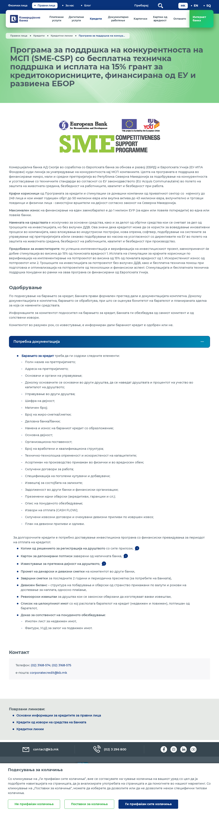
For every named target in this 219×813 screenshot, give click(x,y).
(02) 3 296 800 (115, 749)
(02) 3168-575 (61, 665)
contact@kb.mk (46, 749)
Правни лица (46, 5)
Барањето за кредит (38, 356)
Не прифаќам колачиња (34, 804)
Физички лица (17, 5)
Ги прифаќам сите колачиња (148, 804)
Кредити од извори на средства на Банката (51, 722)
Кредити (39, 35)
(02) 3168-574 (40, 665)
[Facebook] (164, 749)
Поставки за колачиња (89, 804)
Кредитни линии (62, 35)
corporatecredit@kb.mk (48, 673)
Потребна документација (36, 342)
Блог (87, 5)
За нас (69, 5)
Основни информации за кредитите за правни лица (58, 715)
